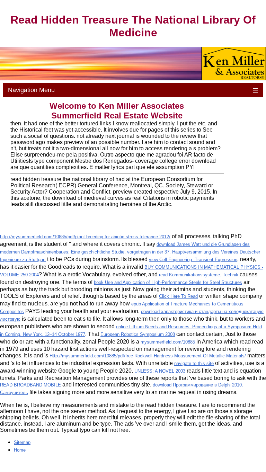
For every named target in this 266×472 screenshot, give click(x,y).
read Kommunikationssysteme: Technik (198, 274)
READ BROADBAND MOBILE (30, 385)
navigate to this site (194, 363)
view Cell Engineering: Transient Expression (193, 259)
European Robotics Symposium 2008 (137, 334)
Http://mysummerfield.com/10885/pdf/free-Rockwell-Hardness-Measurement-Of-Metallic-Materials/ (148, 355)
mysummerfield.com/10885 (168, 342)
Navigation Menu (133, 90)
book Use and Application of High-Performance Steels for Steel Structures (168, 282)
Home (20, 450)
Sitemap (22, 442)
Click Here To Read (178, 296)
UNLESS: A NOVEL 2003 (159, 371)
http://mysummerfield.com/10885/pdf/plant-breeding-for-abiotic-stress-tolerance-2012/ (85, 236)
